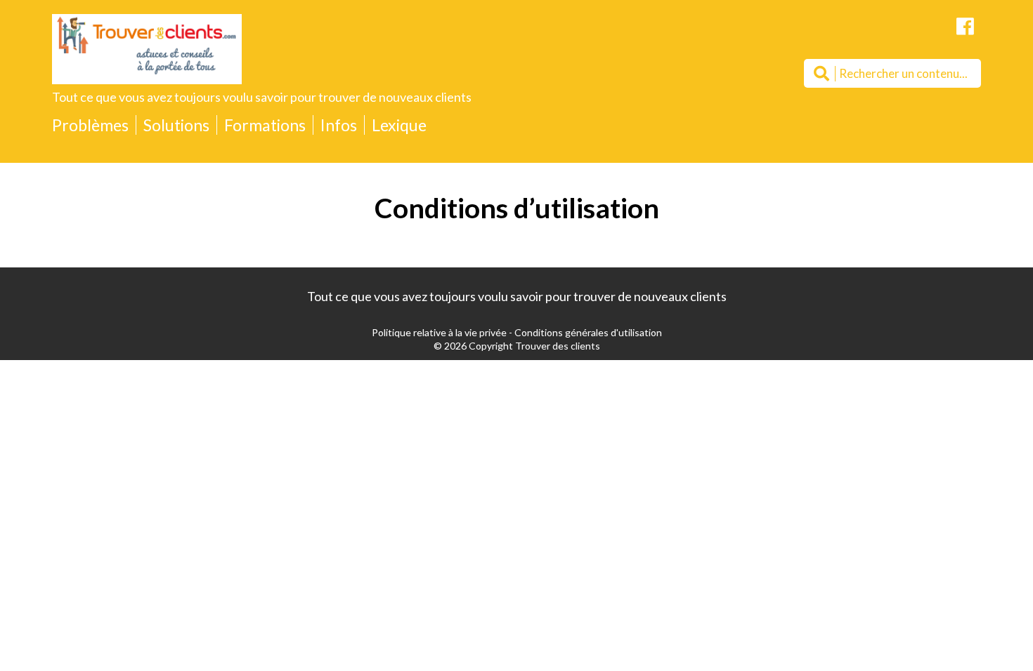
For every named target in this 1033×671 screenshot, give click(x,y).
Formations (265, 125)
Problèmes (90, 125)
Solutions (176, 125)
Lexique (399, 125)
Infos (338, 125)
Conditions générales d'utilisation (588, 332)
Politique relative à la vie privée (439, 332)
